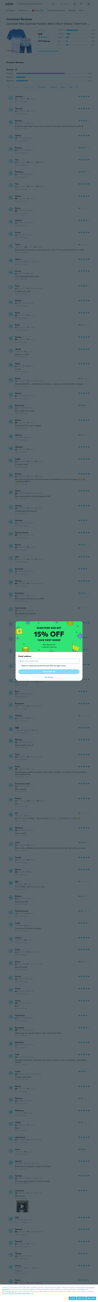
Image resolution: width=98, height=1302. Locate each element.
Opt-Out (81, 1298)
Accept (72, 1298)
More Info (91, 1298)
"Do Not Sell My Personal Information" (16, 1293)
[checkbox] (19, 665)
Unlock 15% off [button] (49, 671)
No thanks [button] (49, 677)
